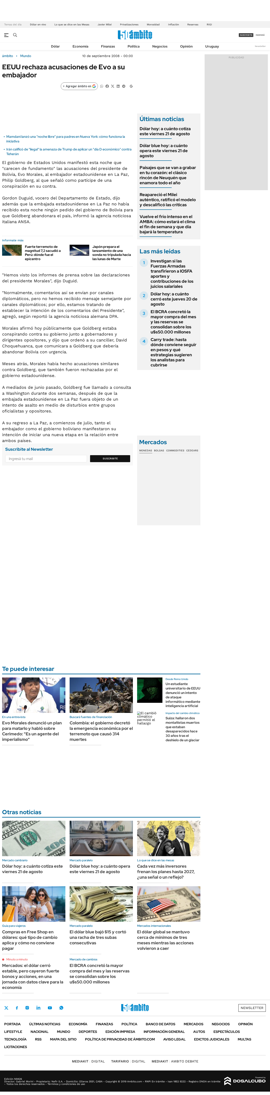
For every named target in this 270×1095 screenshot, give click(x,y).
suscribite (246, 35)
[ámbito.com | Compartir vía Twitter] (112, 86)
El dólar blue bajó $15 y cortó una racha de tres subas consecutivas (98, 937)
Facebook (17, 1008)
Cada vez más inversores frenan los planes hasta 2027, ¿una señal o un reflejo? (166, 871)
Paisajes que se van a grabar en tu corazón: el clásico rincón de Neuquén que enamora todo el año (168, 175)
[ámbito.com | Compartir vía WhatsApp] (101, 86)
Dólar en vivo (38, 24)
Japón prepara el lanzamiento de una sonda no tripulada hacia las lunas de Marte (111, 252)
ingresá (260, 35)
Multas (244, 1039)
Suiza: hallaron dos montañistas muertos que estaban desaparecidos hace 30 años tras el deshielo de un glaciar (183, 729)
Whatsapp (61, 1008)
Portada (12, 1024)
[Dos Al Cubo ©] (245, 1081)
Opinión (186, 46)
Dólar (55, 46)
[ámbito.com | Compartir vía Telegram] (123, 86)
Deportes (88, 1031)
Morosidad (153, 24)
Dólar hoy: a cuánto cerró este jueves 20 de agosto (174, 299)
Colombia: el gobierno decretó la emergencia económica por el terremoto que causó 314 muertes (101, 731)
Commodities (175, 450)
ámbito (7, 56)
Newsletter (260, 46)
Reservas (192, 24)
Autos (199, 1031)
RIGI (209, 24)
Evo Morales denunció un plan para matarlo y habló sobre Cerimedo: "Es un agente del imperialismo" (32, 731)
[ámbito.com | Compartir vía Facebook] (107, 86)
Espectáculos (226, 1031)
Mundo (25, 56)
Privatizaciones (129, 24)
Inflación (173, 24)
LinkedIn (38, 1008)
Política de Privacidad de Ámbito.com (120, 1039)
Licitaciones (15, 1047)
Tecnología (15, 1039)
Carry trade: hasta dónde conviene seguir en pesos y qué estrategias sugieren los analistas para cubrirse (173, 352)
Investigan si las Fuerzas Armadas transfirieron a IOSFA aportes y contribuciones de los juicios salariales (172, 273)
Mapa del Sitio (63, 1039)
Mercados (193, 1024)
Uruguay (212, 46)
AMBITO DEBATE (175, 1061)
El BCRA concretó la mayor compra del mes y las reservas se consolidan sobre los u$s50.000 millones (173, 322)
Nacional (40, 1031)
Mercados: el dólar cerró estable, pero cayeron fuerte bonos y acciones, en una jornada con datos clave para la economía (32, 976)
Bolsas (159, 450)
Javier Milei (105, 24)
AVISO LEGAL (174, 1039)
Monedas (145, 450)
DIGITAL (88, 1061)
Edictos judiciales (211, 1039)
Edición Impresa (120, 1031)
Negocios (159, 46)
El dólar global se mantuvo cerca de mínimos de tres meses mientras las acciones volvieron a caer (165, 940)
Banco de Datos (160, 1024)
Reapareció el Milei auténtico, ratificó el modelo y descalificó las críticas (168, 200)
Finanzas (108, 46)
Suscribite (110, 458)
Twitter (6, 1008)
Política (134, 46)
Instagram (27, 1008)
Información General (164, 1031)
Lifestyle (13, 1031)
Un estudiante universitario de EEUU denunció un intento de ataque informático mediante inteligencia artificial (183, 695)
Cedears (192, 450)
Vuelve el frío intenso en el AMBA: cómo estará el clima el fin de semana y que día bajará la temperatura (167, 224)
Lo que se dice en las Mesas (71, 24)
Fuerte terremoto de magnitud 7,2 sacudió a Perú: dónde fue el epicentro (43, 252)
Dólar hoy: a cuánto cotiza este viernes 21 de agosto (165, 131)
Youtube (50, 1007)
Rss (38, 1039)
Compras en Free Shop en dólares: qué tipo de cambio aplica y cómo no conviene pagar (29, 940)
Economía (80, 46)
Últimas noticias (44, 1024)
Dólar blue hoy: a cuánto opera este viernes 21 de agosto (164, 150)
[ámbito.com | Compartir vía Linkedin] (118, 86)
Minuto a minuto (17, 959)
